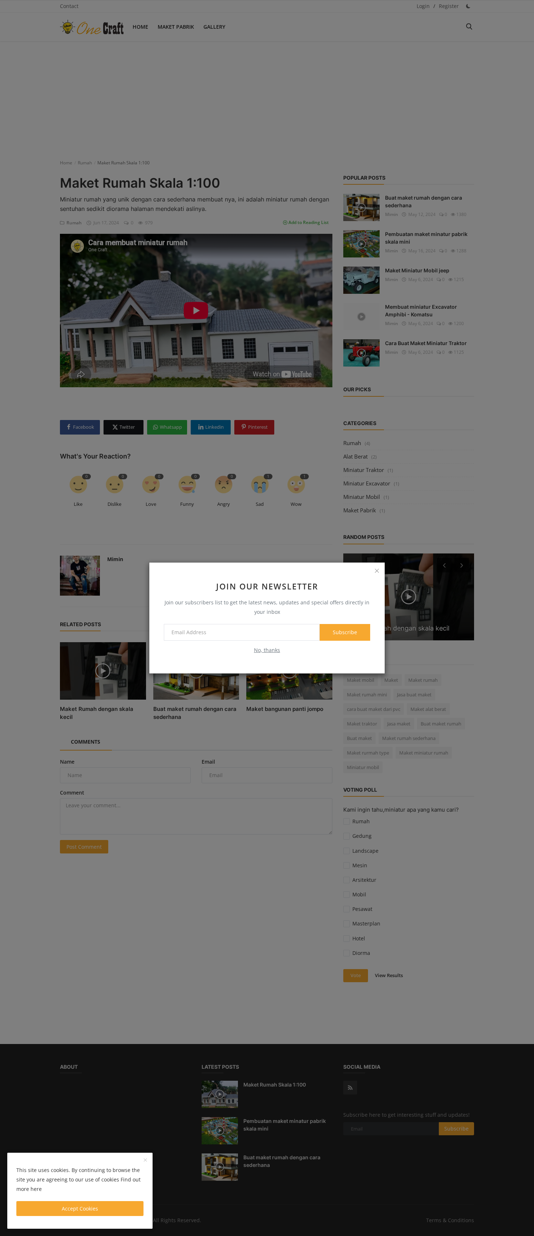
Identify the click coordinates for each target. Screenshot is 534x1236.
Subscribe (345, 632)
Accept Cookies (80, 1208)
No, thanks (267, 650)
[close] (377, 570)
